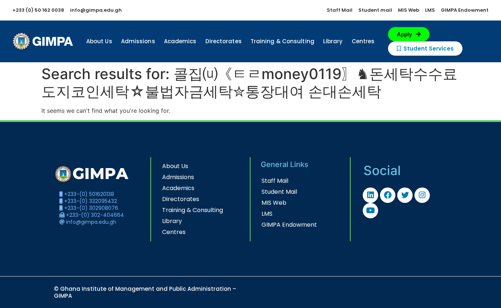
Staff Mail (275, 181)
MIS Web (274, 202)
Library (333, 41)
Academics (180, 41)
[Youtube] (370, 210)
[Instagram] (422, 195)
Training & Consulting (282, 41)
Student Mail (279, 192)
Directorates (223, 41)
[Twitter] (405, 195)
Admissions (138, 41)
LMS (267, 213)
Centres (363, 41)
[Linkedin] (370, 195)
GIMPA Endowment (289, 224)
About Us (99, 41)
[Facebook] (387, 195)
